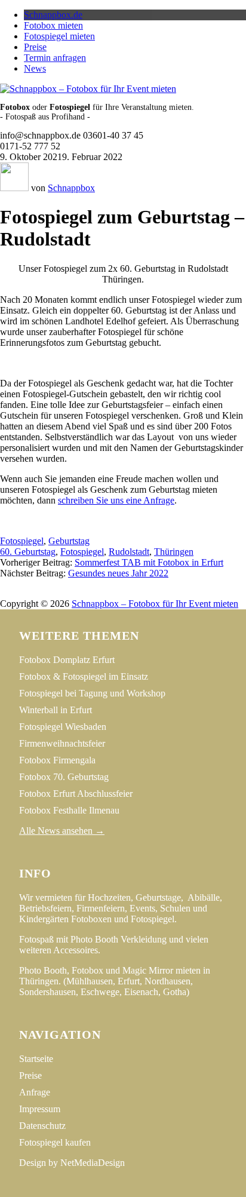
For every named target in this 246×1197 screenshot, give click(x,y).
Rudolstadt (129, 552)
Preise (35, 47)
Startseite (36, 1059)
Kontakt (185, 593)
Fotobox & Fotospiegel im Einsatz (83, 676)
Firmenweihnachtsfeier (62, 743)
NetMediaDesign (92, 1163)
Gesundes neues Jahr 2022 (118, 573)
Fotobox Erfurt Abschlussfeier (76, 793)
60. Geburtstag (28, 552)
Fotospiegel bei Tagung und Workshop (92, 693)
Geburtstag (69, 541)
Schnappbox (71, 188)
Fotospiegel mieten (59, 36)
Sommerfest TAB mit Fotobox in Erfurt (149, 562)
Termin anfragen (55, 58)
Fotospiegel (22, 541)
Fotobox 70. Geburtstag (64, 777)
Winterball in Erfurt (55, 710)
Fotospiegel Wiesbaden (62, 727)
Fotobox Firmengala (57, 760)
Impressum (67, 593)
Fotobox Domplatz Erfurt (67, 660)
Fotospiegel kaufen (55, 1142)
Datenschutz (129, 593)
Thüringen (173, 552)
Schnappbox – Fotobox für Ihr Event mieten (155, 603)
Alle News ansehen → (61, 830)
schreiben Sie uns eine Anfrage (116, 500)
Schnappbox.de (53, 15)
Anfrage (34, 1092)
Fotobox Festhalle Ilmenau (69, 810)
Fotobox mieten (53, 25)
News (35, 68)
